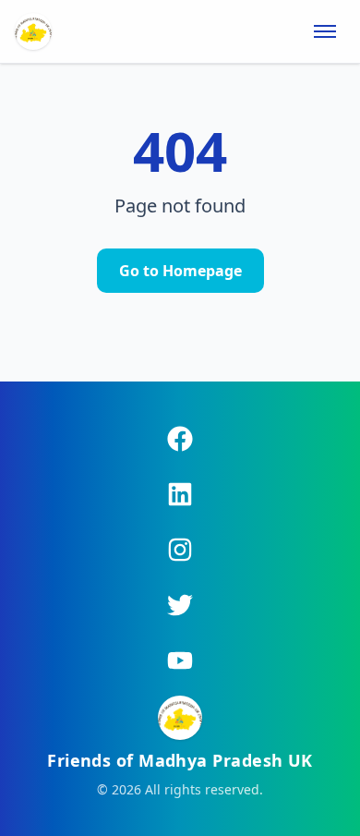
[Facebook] (180, 438)
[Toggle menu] (325, 31)
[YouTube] (180, 660)
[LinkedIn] (180, 494)
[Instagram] (180, 549)
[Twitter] (180, 605)
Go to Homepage (180, 270)
